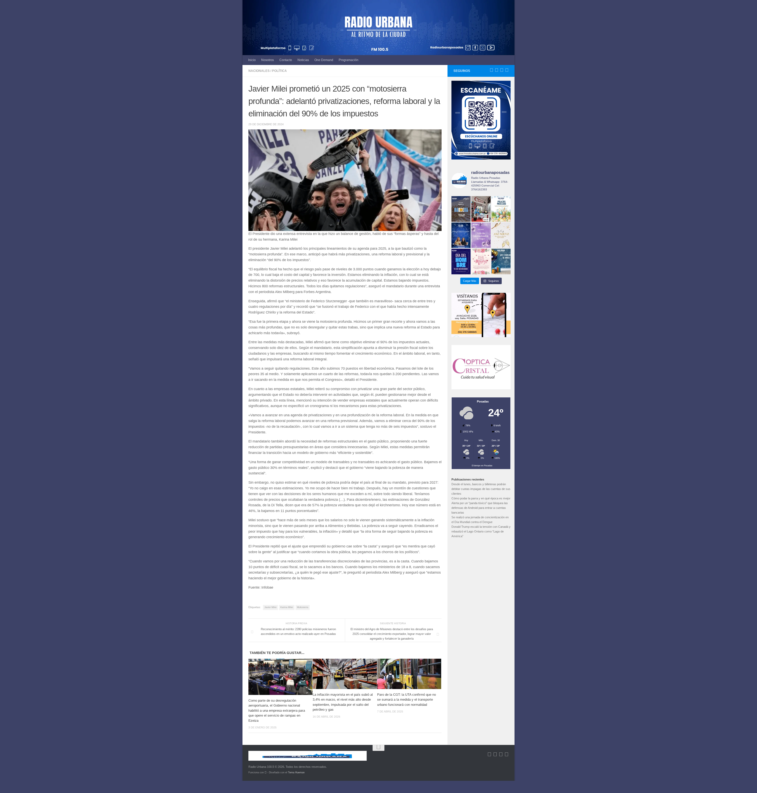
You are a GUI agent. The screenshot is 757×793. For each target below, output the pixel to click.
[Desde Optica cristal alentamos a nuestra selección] (480, 209)
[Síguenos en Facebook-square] (491, 70)
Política (279, 70)
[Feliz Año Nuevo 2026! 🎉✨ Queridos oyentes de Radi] (501, 235)
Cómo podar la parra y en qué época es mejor (480, 498)
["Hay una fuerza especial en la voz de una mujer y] (480, 235)
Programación (348, 60)
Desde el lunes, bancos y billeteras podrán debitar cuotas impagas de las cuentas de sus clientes (480, 488)
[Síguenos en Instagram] (507, 70)
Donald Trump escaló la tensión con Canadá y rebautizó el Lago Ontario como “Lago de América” (481, 531)
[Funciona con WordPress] (266, 772)
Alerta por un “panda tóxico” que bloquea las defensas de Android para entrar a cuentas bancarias (479, 507)
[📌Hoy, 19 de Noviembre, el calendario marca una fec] (461, 261)
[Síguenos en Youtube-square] (501, 70)
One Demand (323, 60)
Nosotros (267, 60)
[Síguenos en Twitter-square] (496, 70)
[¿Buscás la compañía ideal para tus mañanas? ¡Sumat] (461, 235)
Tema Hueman (296, 772)
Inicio (252, 60)
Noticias (303, 60)
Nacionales (259, 70)
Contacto (285, 60)
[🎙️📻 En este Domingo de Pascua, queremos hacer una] (501, 209)
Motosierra (302, 607)
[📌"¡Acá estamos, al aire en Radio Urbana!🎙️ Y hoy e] (480, 261)
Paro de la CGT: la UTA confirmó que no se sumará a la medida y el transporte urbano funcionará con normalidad (406, 700)
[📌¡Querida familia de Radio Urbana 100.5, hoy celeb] (501, 261)
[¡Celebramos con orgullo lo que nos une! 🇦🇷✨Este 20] (461, 209)
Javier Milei (270, 607)
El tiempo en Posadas (482, 465)
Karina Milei (286, 607)
